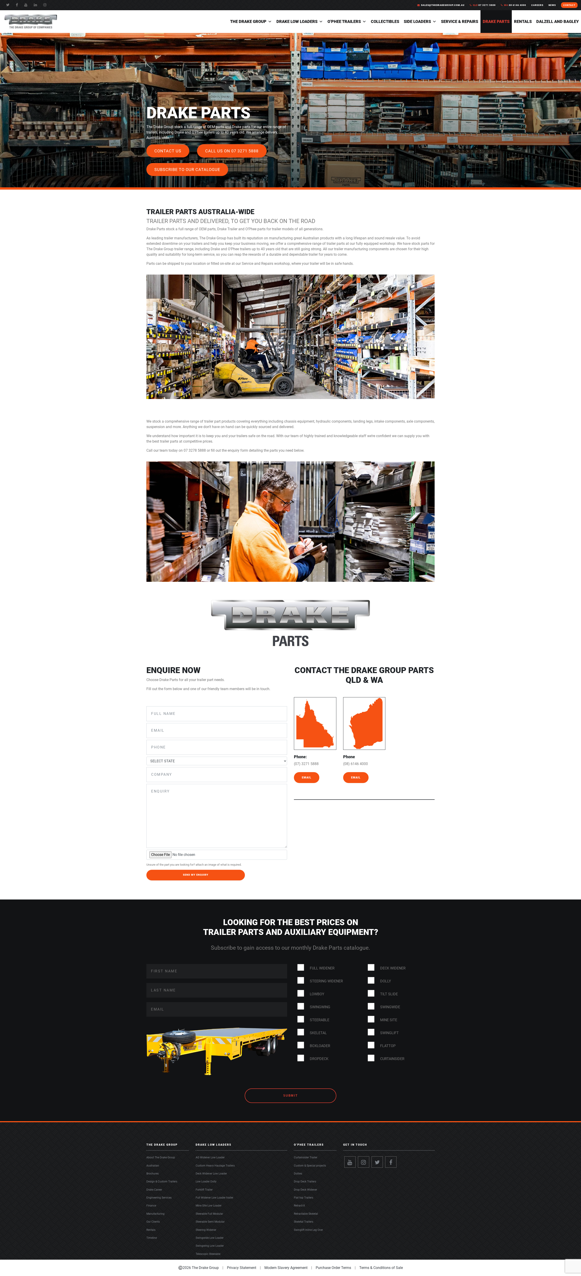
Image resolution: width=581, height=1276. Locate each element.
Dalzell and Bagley (557, 21)
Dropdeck (319, 1059)
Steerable (319, 1020)
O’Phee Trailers (344, 21)
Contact (569, 5)
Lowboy (317, 994)
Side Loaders (417, 21)
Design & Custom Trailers (161, 1181)
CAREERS (537, 5)
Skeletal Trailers (303, 1221)
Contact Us (167, 151)
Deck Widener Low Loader (211, 1173)
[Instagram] (363, 1162)
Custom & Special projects (310, 1165)
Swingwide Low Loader (210, 1237)
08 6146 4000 (515, 5)
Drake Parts (496, 21)
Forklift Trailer (204, 1189)
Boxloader (320, 1046)
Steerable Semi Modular (210, 1221)
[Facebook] (17, 5)
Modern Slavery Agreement (286, 1268)
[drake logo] (31, 21)
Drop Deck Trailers (305, 1181)
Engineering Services (159, 1197)
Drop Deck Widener (305, 1189)
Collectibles (385, 21)
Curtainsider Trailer (305, 1157)
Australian (152, 1165)
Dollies (298, 1173)
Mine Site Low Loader (209, 1205)
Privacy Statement (241, 1268)
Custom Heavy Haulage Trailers (215, 1165)
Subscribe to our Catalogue (187, 169)
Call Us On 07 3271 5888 (231, 151)
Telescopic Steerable (208, 1254)
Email (306, 777)
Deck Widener (393, 968)
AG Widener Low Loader (210, 1157)
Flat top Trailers (303, 1197)
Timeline (151, 1237)
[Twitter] (7, 5)
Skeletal (318, 1033)
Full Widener (322, 968)
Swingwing (320, 1007)
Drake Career (154, 1189)
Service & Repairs (459, 21)
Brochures (152, 1173)
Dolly (385, 981)
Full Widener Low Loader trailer (214, 1197)
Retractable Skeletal (306, 1213)
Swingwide (390, 1007)
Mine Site (388, 1020)
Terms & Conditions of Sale (381, 1268)
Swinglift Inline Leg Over (308, 1229)
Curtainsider (392, 1059)
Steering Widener (326, 981)
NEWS (552, 5)
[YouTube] (26, 5)
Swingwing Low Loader (210, 1245)
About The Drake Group (160, 1157)
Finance (151, 1205)
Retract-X (299, 1205)
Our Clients (153, 1221)
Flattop (388, 1046)
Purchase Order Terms (333, 1268)
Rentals (523, 21)
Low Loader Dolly (206, 1181)
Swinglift (389, 1033)
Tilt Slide (389, 994)
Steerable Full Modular (209, 1213)
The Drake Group (248, 21)
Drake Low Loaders (297, 21)
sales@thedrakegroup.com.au (443, 5)
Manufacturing (155, 1213)
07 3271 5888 (484, 5)
